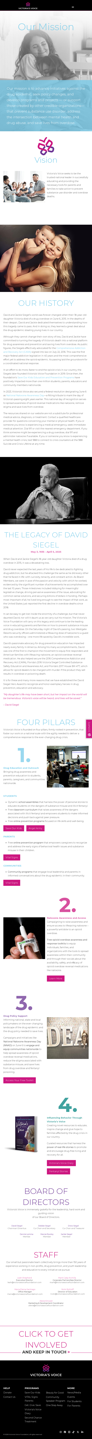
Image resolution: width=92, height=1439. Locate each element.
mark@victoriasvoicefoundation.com (67, 1282)
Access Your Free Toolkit (20, 1080)
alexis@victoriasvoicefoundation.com (46, 1305)
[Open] (73, 7)
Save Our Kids (14, 828)
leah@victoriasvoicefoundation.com (25, 1282)
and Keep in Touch (46, 1352)
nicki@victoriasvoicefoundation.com (67, 1294)
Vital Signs (12, 857)
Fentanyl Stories (58, 1171)
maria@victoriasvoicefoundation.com (25, 1294)
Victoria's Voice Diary (61, 1163)
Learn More (55, 978)
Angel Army (35, 828)
